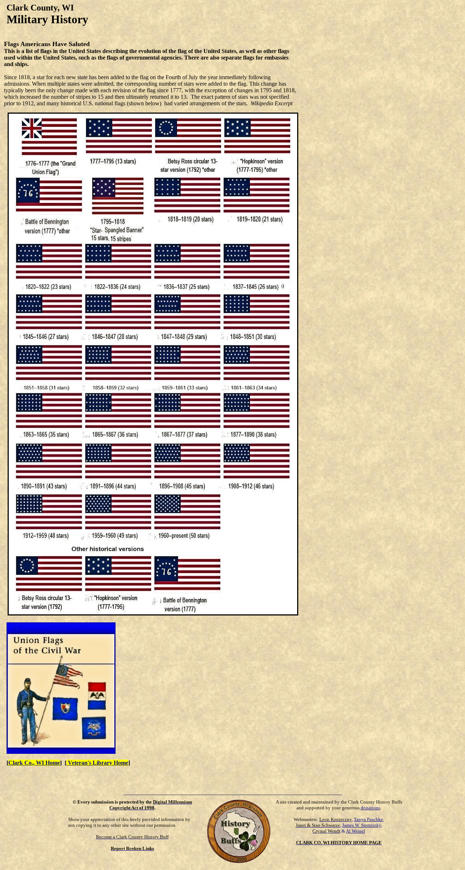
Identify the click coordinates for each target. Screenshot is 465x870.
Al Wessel (355, 831)
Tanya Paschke (368, 819)
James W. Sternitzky (361, 825)
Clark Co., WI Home (34, 763)
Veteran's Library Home (97, 763)
